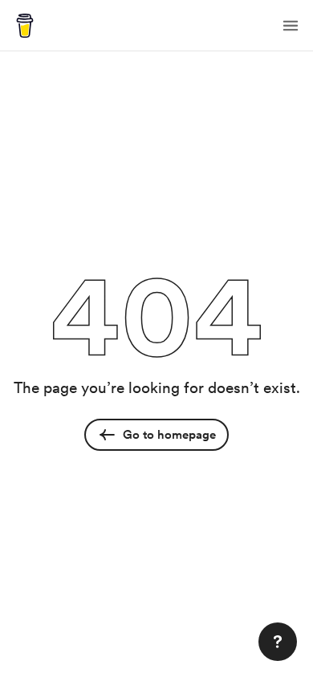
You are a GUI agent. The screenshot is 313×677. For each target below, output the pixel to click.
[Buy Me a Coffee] (25, 26)
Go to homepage (169, 435)
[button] (290, 25)
